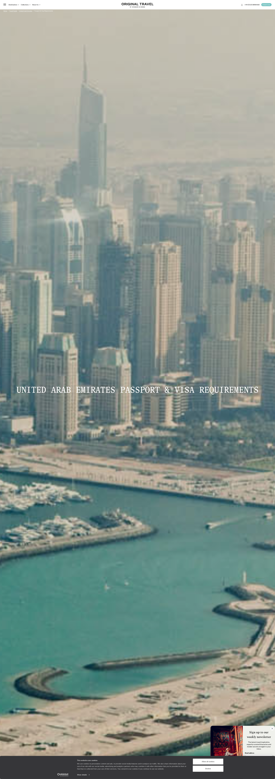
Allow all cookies (208, 761)
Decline (208, 768)
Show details (82, 775)
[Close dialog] (272, 728)
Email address (249, 753)
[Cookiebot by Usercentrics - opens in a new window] (62, 774)
